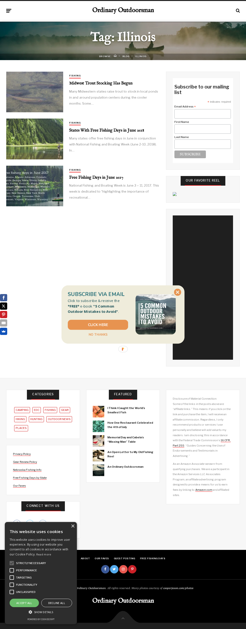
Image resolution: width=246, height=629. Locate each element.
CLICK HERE (98, 324)
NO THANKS (98, 334)
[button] (98, 306)
